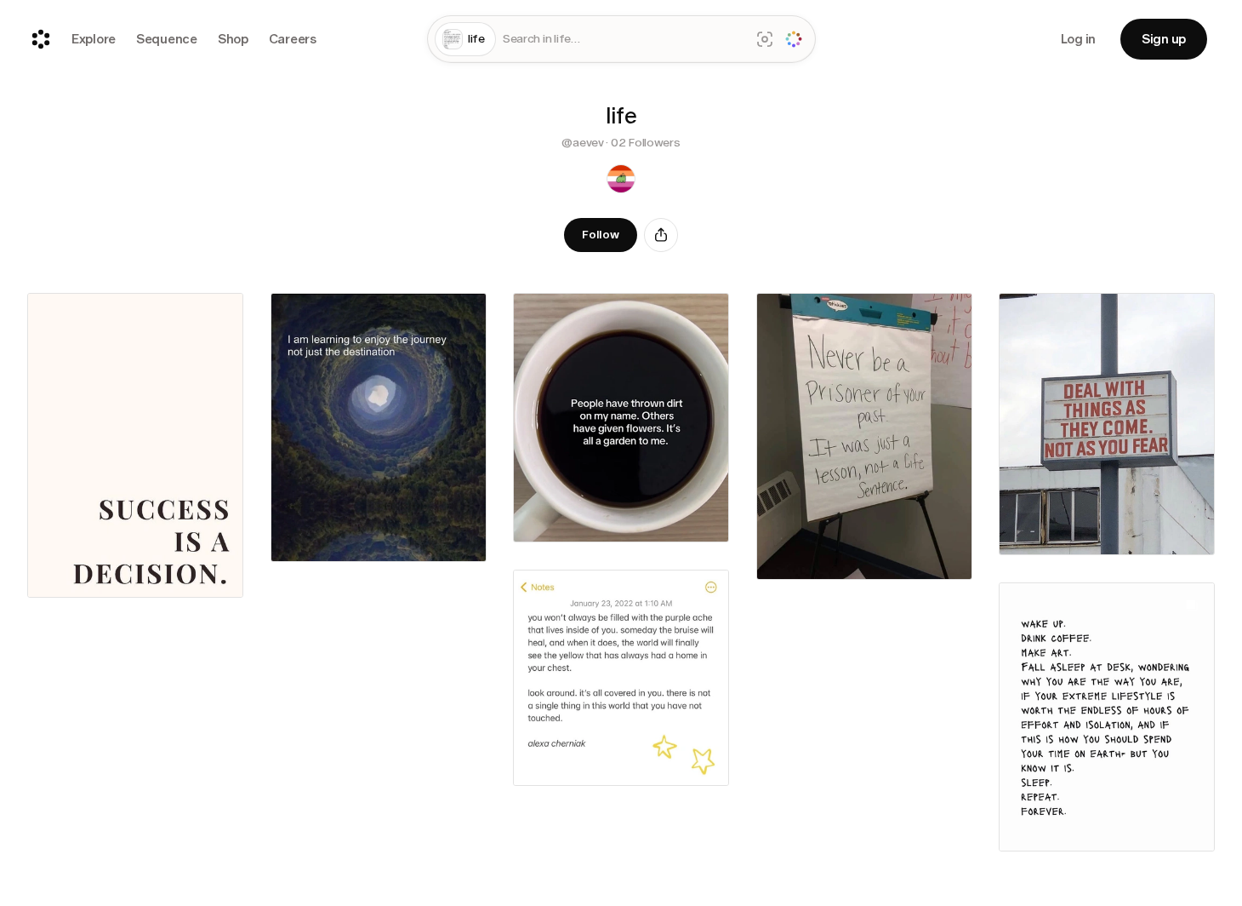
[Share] (661, 235)
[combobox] (623, 39)
